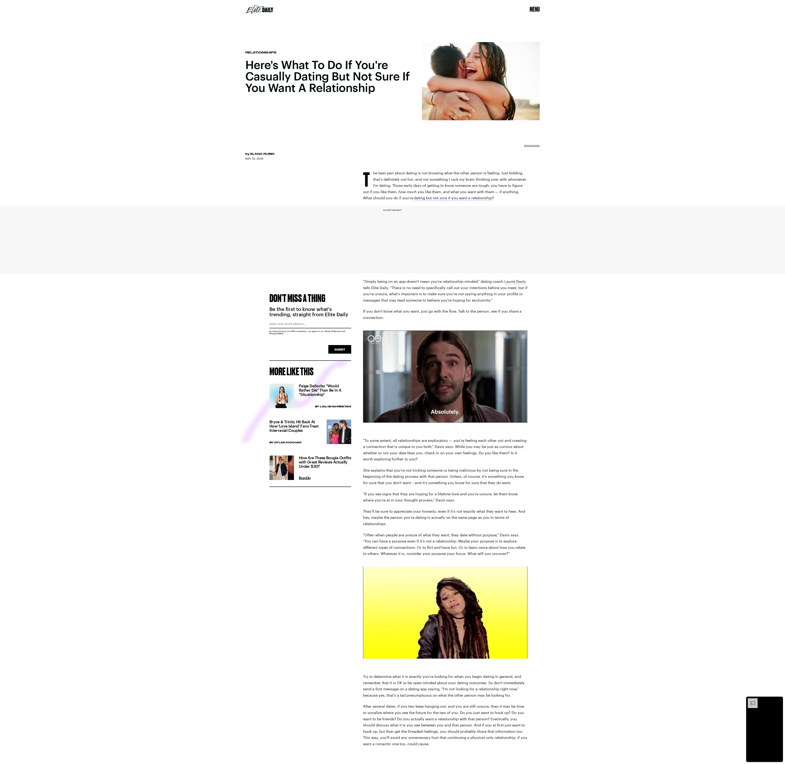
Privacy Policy (276, 333)
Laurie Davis (515, 281)
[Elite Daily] (259, 9)
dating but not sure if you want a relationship (453, 198)
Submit (339, 349)
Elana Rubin (262, 153)
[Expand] (750, 700)
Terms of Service (333, 331)
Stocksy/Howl (532, 145)
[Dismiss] (778, 700)
